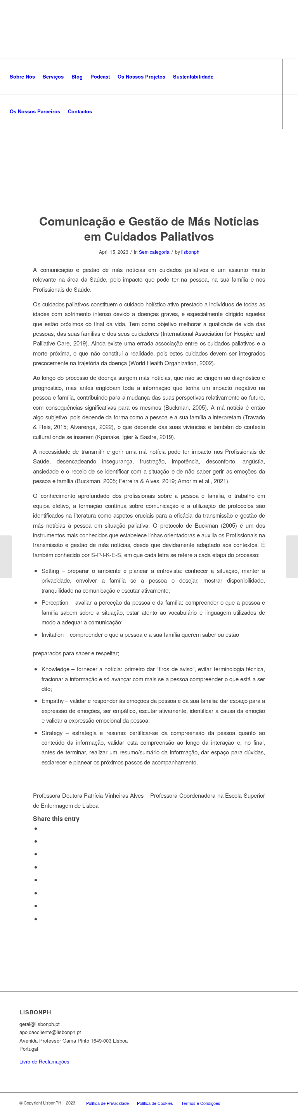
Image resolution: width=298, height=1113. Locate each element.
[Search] (102, 111)
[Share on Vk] (44, 893)
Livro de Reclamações (44, 1061)
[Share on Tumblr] (44, 879)
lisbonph (190, 251)
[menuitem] (22, 76)
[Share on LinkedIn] (44, 867)
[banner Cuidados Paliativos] (149, 158)
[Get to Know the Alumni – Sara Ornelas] (6, 556)
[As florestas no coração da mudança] (292, 556)
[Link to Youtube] (43, 146)
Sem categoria (154, 251)
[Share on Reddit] (44, 905)
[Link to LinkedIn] (31, 146)
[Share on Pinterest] (44, 854)
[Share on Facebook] (44, 828)
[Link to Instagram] (20, 146)
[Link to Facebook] (8, 146)
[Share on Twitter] (44, 841)
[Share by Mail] (44, 919)
